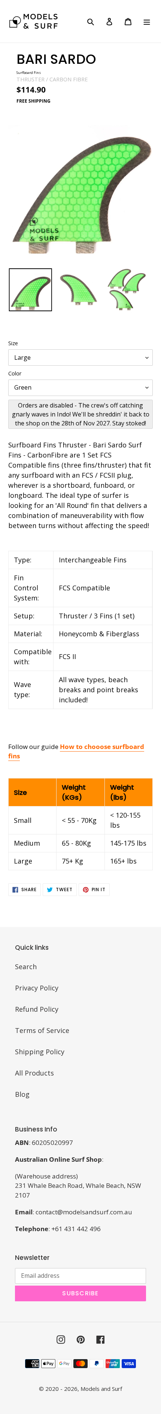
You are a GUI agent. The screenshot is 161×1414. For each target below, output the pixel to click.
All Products (34, 1072)
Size (13, 343)
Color (14, 373)
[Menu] (146, 21)
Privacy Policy (36, 987)
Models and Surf (101, 1388)
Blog (22, 1094)
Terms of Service (42, 1030)
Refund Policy (36, 1009)
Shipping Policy (39, 1051)
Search (26, 966)
